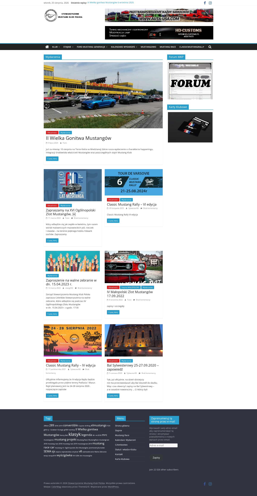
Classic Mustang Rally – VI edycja (131, 204)
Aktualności (52, 132)
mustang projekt (65, 439)
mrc (104, 435)
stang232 (69, 288)
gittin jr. (47, 430)
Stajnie (67, 46)
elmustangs (98, 425)
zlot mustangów (86, 456)
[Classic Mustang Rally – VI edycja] (134, 171)
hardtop (72, 430)
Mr (94, 435)
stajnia (58, 452)
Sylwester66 (133, 208)
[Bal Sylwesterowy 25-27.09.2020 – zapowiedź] (134, 326)
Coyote (81, 426)
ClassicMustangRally (191, 46)
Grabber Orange (56, 430)
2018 (56, 426)
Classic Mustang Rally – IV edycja (70, 365)
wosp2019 (52, 456)
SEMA (47, 451)
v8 (80, 451)
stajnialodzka (66, 452)
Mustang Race (168, 46)
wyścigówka (64, 455)
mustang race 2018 (55, 444)
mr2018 (98, 435)
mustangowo (49, 440)
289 (51, 425)
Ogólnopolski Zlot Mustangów (76, 448)
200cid (46, 426)
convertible (70, 425)
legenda (86, 435)
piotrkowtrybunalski (97, 448)
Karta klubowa (122, 459)
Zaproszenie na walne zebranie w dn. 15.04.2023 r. (71, 282)
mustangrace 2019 (85, 444)
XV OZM (76, 456)
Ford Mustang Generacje (91, 46)
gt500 (66, 430)
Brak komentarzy (81, 218)
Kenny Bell (64, 435)
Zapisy (156, 457)
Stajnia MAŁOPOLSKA (130, 287)
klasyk (75, 434)
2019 (60, 426)
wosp (46, 456)
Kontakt (119, 454)
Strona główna (122, 425)
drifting (87, 426)
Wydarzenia (65, 132)
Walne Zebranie (100, 452)
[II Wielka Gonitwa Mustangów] (103, 63)
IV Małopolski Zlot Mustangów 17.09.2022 (130, 294)
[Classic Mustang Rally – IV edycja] (73, 326)
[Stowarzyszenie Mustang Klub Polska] (47, 47)
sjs (53, 451)
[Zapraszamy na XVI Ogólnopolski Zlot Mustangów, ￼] (73, 171)
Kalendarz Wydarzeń (123, 46)
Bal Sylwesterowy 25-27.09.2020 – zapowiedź (133, 367)
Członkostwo (121, 444)
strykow (75, 452)
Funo (65, 143)
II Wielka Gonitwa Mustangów (78, 138)
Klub (55, 46)
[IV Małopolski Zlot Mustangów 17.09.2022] (134, 252)
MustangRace (93, 440)
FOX (108, 426)
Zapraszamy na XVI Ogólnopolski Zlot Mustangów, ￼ (70, 212)
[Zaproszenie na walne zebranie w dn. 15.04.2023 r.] (73, 252)
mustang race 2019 (70, 444)
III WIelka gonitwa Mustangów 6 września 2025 (110, 2)
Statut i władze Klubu (125, 449)
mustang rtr (59, 448)
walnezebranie (88, 452)
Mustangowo (148, 46)
